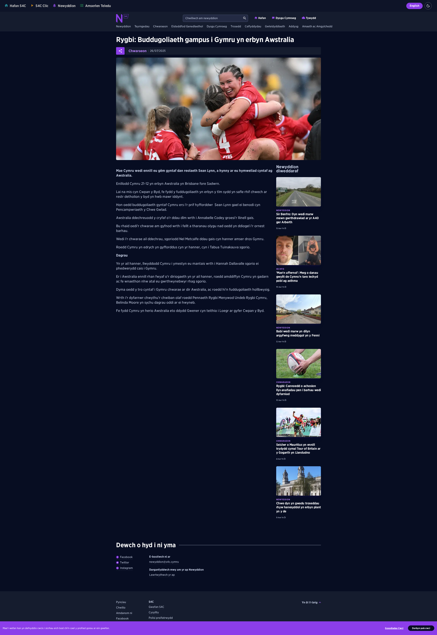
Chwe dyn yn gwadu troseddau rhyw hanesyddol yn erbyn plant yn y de (298, 507)
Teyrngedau (142, 26)
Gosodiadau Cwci (394, 628)
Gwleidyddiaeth (275, 26)
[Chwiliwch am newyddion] (244, 18)
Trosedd (236, 26)
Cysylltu (154, 612)
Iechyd (280, 269)
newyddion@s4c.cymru (164, 561)
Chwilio (120, 607)
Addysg (293, 26)
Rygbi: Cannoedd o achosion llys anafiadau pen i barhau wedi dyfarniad (298, 390)
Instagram (126, 568)
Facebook (126, 557)
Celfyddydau (253, 26)
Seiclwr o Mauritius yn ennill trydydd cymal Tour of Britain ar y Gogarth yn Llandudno (298, 448)
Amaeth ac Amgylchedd (317, 26)
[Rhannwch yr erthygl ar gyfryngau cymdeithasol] (120, 51)
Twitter (124, 562)
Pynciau (121, 602)
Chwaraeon (160, 26)
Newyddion (123, 26)
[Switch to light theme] (428, 5)
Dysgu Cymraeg (286, 18)
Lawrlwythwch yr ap (162, 574)
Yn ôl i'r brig (310, 602)
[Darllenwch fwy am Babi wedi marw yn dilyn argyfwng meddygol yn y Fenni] (298, 309)
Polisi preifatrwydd (161, 617)
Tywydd (311, 18)
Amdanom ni (124, 613)
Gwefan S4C (156, 607)
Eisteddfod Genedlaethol (187, 26)
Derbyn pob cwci (421, 628)
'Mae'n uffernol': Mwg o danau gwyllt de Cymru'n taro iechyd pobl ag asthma (297, 276)
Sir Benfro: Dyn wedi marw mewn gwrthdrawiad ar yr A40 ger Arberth (297, 218)
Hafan (262, 18)
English (414, 5)
